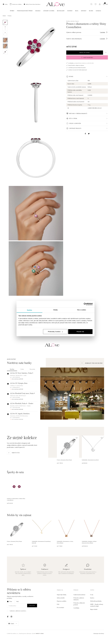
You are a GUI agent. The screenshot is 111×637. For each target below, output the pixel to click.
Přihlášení (32, 605)
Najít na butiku (88, 57)
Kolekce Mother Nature (72, 21)
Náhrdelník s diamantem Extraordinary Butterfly (41, 542)
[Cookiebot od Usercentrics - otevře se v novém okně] (85, 304)
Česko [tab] (22, 369)
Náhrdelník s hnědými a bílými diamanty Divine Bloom (89, 542)
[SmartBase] (40, 633)
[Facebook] (7, 616)
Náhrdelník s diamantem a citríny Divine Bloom (65, 542)
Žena (10, 601)
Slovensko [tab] (32, 369)
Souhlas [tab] (29, 310)
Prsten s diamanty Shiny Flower (64, 460)
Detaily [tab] (55, 309)
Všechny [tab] (12, 369)
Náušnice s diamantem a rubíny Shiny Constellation (16, 499)
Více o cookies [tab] (81, 309)
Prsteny (9, 15)
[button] (87, 76)
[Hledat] (91, 4)
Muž (17, 601)
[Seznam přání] (95, 4)
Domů (4, 15)
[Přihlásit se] (99, 4)
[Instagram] (11, 616)
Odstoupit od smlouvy (98, 633)
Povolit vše (80, 331)
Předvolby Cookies (54, 331)
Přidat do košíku (84, 52)
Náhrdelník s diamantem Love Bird (90, 460)
